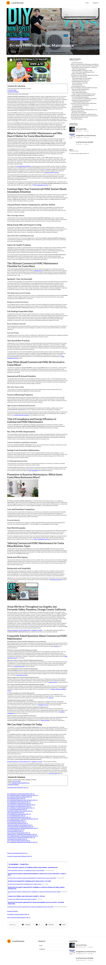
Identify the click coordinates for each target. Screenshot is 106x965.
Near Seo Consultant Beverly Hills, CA (17, 853)
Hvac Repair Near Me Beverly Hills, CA (17, 787)
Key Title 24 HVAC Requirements (80, 97)
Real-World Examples (77, 108)
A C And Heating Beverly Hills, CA (16, 815)
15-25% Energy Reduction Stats (80, 101)
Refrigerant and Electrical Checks (81, 80)
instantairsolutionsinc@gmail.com (20, 783)
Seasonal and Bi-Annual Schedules (80, 89)
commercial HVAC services (51, 172)
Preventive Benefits (77, 106)
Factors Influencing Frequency (79, 92)
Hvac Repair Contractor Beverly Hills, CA (18, 914)
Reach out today (45, 720)
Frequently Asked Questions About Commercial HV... (84, 115)
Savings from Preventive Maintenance (81, 100)
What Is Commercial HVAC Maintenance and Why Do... (85, 64)
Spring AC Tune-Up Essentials (79, 76)
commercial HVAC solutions (21, 415)
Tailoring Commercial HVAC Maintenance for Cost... (84, 109)
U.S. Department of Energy (23, 166)
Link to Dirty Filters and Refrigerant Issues (83, 72)
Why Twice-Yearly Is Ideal (79, 90)
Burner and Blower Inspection (80, 83)
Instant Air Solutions (13, 91)
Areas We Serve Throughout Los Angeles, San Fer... (84, 114)
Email (63, 924)
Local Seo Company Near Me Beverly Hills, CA (19, 856)
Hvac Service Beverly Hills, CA (15, 831)
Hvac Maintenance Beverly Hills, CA (17, 822)
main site (50, 697)
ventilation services (43, 704)
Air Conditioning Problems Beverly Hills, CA (19, 801)
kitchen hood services (55, 579)
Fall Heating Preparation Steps (80, 81)
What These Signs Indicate (79, 69)
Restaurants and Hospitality (79, 112)
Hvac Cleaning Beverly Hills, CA (15, 812)
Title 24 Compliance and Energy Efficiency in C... (83, 95)
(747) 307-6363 (12, 90)
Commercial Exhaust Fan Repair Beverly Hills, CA (20, 826)
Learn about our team (22, 675)
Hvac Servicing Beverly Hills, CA (15, 829)
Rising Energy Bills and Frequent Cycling (82, 70)
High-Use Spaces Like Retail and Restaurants (84, 94)
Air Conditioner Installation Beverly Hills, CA (19, 806)
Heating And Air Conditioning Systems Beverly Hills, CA (22, 834)
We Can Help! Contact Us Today (79, 117)
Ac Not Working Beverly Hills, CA (16, 798)
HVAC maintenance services (40, 185)
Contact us (56, 646)
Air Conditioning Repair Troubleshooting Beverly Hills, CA (22, 795)
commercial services (19, 666)
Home (87, 2)
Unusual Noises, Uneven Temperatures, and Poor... (84, 67)
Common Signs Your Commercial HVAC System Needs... (85, 65)
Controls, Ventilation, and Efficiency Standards (84, 98)
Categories (95, 2)
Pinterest (51, 924)
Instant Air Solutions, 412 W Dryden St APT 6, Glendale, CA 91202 (24, 630)
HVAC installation (33, 470)
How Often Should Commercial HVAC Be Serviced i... (84, 87)
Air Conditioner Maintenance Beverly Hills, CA (19, 797)
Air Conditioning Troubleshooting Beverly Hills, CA (20, 793)
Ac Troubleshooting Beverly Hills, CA (17, 809)
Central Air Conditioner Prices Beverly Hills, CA (19, 811)
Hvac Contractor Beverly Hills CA (19, 39)
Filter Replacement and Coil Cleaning (82, 78)
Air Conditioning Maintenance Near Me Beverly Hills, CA (22, 800)
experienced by (38, 270)
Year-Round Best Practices (79, 86)
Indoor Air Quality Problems (79, 73)
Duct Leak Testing (77, 84)
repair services (53, 682)
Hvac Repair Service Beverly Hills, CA (17, 839)
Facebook (27, 924)
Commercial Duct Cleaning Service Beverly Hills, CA (21, 837)
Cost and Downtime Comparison (80, 105)
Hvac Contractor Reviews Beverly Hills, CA (18, 832)
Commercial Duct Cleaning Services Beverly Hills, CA (21, 804)
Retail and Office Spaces (78, 111)
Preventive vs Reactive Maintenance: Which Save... (84, 103)
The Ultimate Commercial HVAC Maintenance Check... (85, 75)
